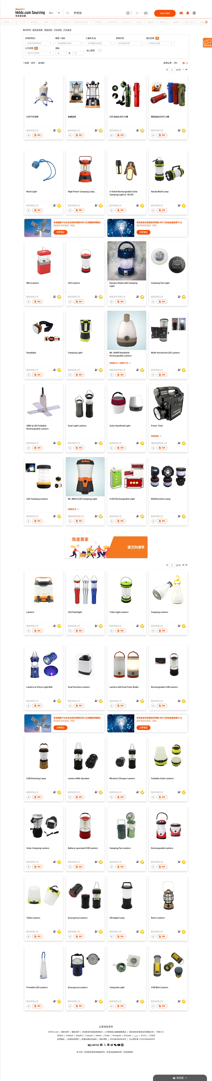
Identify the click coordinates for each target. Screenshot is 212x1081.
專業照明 (48, 30)
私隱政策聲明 (73, 1039)
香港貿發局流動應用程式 (92, 1032)
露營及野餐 (37, 30)
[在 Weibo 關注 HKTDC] (111, 1045)
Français (89, 1035)
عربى (136, 1035)
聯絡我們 (75, 1032)
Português (116, 1035)
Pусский (127, 1035)
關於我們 (65, 1032)
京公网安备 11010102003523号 (142, 1039)
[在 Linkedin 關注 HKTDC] (108, 1045)
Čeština (60, 1035)
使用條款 (61, 1039)
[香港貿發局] (106, 1026)
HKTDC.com (53, 1032)
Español (79, 1035)
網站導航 (103, 1039)
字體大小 (160, 1032)
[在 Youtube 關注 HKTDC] (118, 1045)
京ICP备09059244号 (118, 1039)
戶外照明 (58, 30)
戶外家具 (67, 30)
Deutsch (69, 1035)
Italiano (99, 1035)
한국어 (144, 1035)
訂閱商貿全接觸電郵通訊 (116, 1032)
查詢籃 (180, 1078)
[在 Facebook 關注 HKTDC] (101, 1045)
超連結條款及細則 (89, 1039)
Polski (107, 1035)
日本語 (152, 1035)
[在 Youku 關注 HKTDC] (122, 1045)
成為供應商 (165, 13)
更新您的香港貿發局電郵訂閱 (141, 1032)
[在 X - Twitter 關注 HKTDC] (105, 1045)
